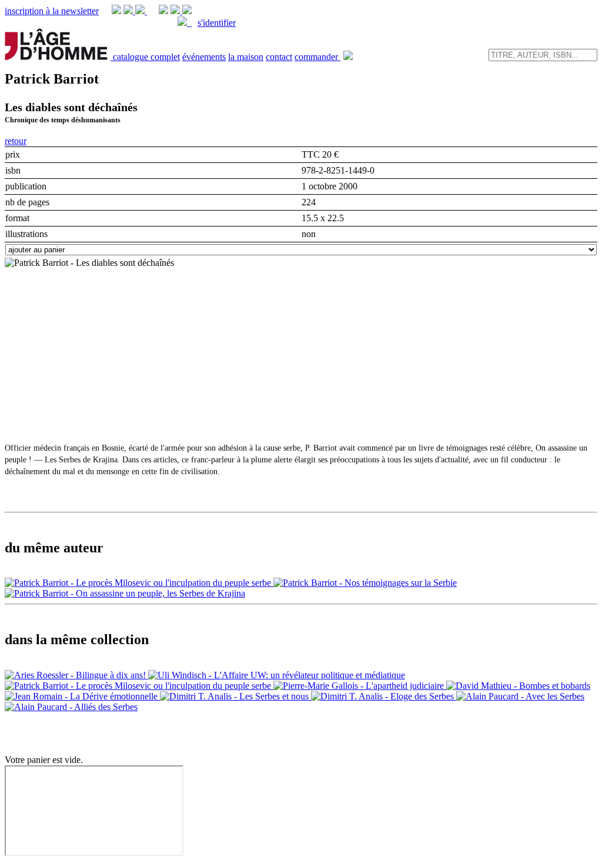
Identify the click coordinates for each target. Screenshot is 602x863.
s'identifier (217, 23)
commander (317, 57)
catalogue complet (146, 57)
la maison (245, 57)
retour (15, 141)
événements (204, 57)
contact (279, 57)
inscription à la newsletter (52, 11)
